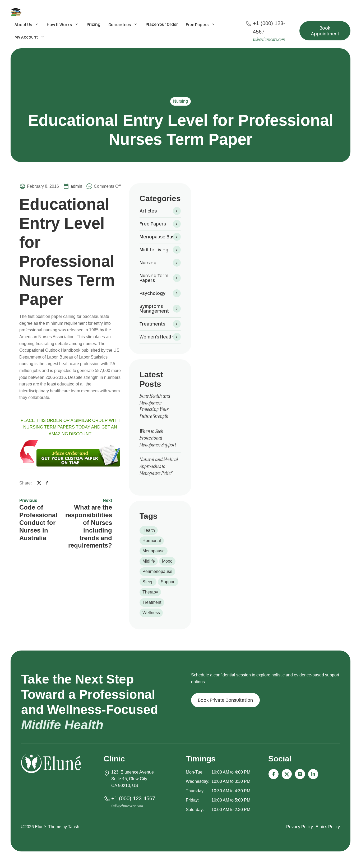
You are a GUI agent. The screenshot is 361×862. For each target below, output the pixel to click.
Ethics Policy (328, 827)
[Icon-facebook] (273, 774)
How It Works (59, 25)
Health (148, 530)
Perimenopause (157, 571)
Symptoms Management (154, 308)
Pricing (93, 24)
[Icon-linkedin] (313, 774)
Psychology (152, 293)
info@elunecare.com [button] (269, 39)
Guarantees (119, 25)
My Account (26, 37)
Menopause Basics (160, 236)
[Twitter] (39, 483)
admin (76, 186)
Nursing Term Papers (154, 278)
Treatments (152, 323)
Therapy (150, 592)
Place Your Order (162, 24)
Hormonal (151, 540)
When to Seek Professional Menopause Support (158, 438)
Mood (167, 561)
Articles (148, 210)
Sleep (148, 582)
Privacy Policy (299, 827)
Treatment (151, 602)
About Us (23, 25)
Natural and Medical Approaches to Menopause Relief (159, 466)
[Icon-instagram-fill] (300, 774)
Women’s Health (157, 336)
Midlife (148, 561)
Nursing (180, 101)
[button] (324, 30)
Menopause (153, 551)
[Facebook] (47, 483)
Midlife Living (154, 249)
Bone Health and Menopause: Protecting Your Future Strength (155, 406)
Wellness (151, 612)
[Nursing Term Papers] (17, 11)
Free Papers (197, 25)
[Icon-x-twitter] (286, 774)
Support (168, 582)
